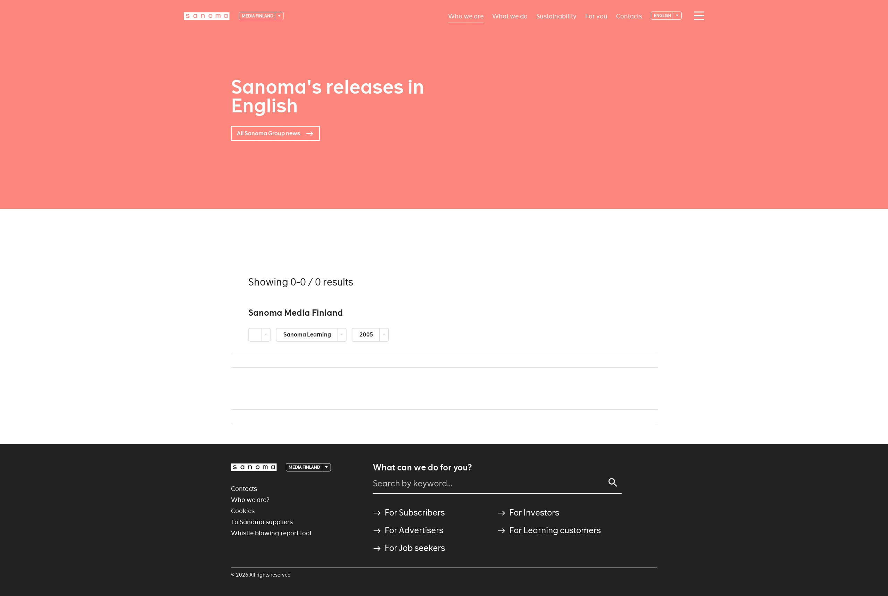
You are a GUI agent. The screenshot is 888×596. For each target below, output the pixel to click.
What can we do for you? (422, 467)
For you (596, 16)
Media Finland (258, 15)
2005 (366, 334)
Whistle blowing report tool (271, 533)
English (663, 15)
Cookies (243, 511)
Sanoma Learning (307, 334)
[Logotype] (254, 467)
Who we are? (250, 500)
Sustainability (556, 16)
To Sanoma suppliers (262, 522)
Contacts (629, 16)
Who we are (466, 16)
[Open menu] (697, 16)
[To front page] (207, 16)
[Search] (613, 482)
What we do (510, 16)
